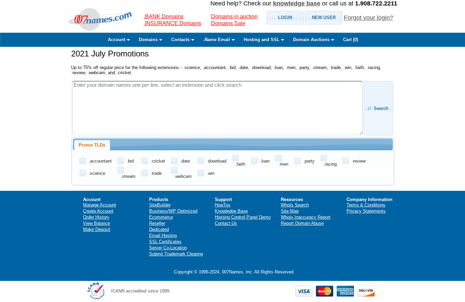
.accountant (100, 161)
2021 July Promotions (110, 53)
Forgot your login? (368, 17)
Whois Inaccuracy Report (306, 217)
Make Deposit (96, 229)
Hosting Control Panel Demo (243, 217)
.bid (130, 161)
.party (309, 161)
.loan (265, 161)
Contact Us (226, 223)
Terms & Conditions (366, 204)
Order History (96, 217)
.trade (156, 173)
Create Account (98, 211)
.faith (240, 164)
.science (97, 173)
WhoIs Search (295, 204)
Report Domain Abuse (302, 223)
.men (283, 164)
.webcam (183, 176)
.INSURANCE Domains (172, 23)
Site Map (290, 211)
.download (216, 161)
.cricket (157, 161)
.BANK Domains (163, 16)
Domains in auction (234, 16)
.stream (128, 176)
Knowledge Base (231, 211)
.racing (330, 164)
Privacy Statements (366, 211)
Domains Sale (228, 23)
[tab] (92, 145)
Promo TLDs (92, 145)
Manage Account (99, 204)
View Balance (96, 223)
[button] (285, 17)
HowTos (222, 204)
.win (210, 173)
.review (359, 161)
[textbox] (217, 108)
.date (185, 161)
